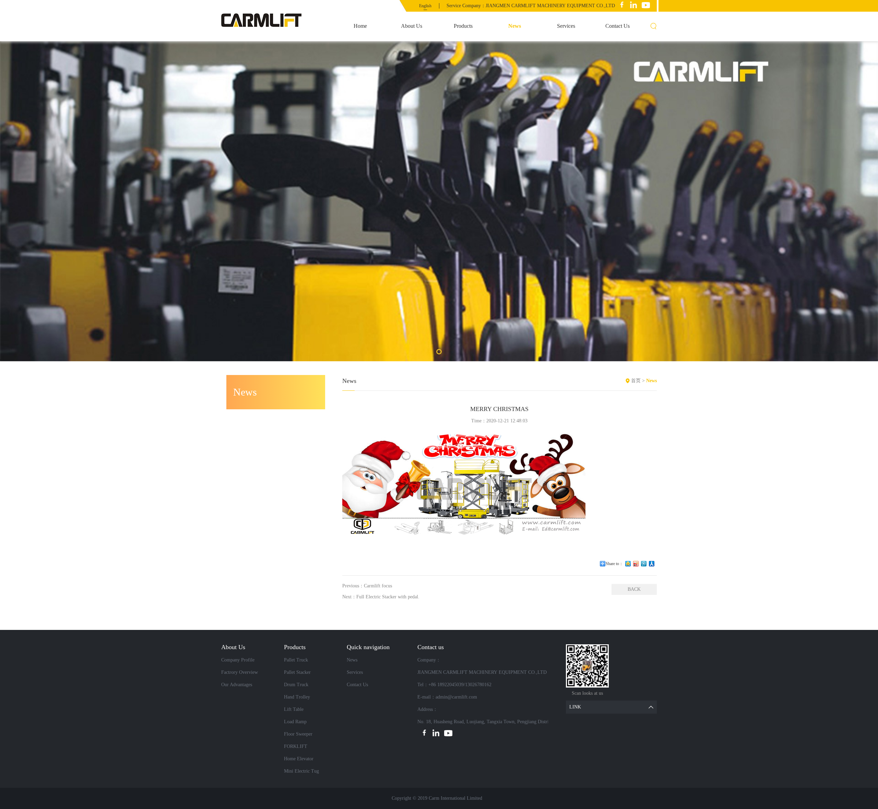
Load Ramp (295, 721)
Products (463, 26)
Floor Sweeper (298, 734)
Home (360, 26)
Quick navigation (368, 647)
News (514, 26)
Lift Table (294, 709)
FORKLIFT (295, 746)
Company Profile (237, 660)
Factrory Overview (239, 672)
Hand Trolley (297, 697)
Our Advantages (236, 684)
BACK (634, 589)
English (425, 5)
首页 (636, 380)
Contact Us (617, 26)
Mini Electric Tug (301, 771)
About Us (411, 26)
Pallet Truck (296, 660)
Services (566, 26)
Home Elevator (298, 758)
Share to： (614, 563)
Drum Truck (296, 684)
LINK (575, 707)
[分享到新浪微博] (636, 563)
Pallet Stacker (297, 672)
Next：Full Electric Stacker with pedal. (380, 596)
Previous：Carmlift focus (367, 585)
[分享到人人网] (652, 563)
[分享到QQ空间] (628, 563)
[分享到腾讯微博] (644, 563)
